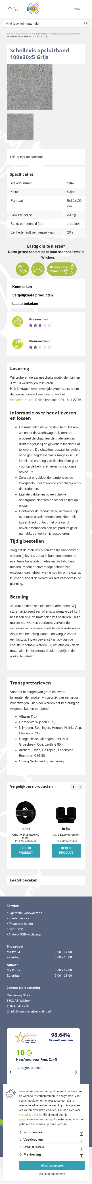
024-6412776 (19, 1006)
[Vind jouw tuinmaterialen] (86, 23)
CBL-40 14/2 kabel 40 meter (25, 836)
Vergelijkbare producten (32, 295)
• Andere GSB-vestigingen (25, 934)
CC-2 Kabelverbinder (66, 834)
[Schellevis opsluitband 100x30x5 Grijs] (29, 87)
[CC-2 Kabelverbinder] (66, 814)
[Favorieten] (10, 9)
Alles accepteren (52, 1165)
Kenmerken (22, 287)
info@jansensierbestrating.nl (30, 1011)
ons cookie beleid (30, 1114)
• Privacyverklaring (20, 923)
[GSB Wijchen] (33, 8)
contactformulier (21, 400)
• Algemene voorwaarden (24, 913)
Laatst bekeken (25, 304)
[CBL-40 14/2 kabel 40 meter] (26, 814)
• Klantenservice (18, 918)
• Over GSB (15, 929)
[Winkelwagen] (16, 9)
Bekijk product (26, 850)
